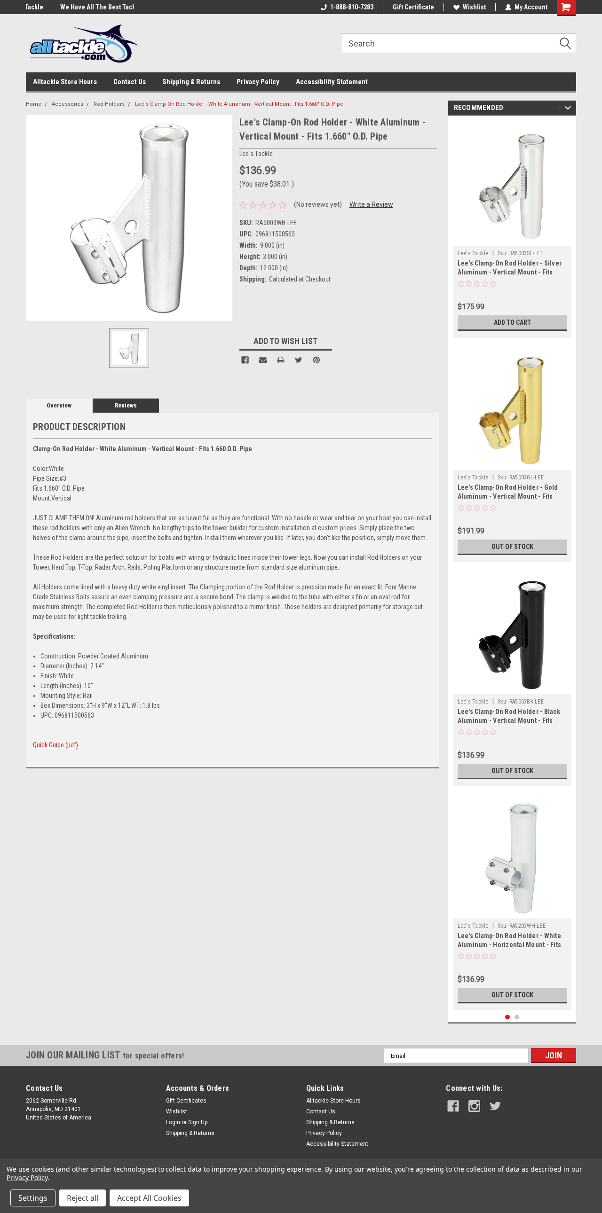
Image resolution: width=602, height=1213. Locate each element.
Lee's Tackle (473, 253)
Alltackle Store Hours (65, 82)
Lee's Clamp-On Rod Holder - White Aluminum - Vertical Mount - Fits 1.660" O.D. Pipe (239, 104)
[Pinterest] (316, 360)
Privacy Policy (258, 82)
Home (33, 104)
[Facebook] (245, 360)
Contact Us (129, 82)
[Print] (281, 360)
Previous (559, 109)
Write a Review (371, 204)
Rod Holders (109, 104)
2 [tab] (517, 1017)
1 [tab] (507, 1017)
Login (173, 1122)
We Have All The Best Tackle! (67, 7)
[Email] (263, 360)
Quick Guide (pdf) (55, 745)
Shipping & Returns (191, 82)
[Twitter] (298, 360)
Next (567, 109)
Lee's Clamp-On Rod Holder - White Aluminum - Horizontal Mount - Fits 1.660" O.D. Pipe (510, 944)
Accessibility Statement (332, 82)
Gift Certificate (413, 7)
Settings (33, 1198)
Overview (59, 405)
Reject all (82, 1198)
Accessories (67, 104)
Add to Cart (512, 322)
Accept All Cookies (149, 1198)
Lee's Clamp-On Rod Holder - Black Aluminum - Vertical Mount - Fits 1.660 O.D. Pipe (509, 720)
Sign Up (197, 1122)
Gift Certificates (186, 1100)
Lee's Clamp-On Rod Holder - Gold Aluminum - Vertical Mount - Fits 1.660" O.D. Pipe (508, 496)
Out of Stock (512, 546)
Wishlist (474, 7)
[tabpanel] (512, 229)
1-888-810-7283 (351, 7)
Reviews (126, 405)
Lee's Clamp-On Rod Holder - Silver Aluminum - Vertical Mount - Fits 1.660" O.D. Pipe (510, 272)
